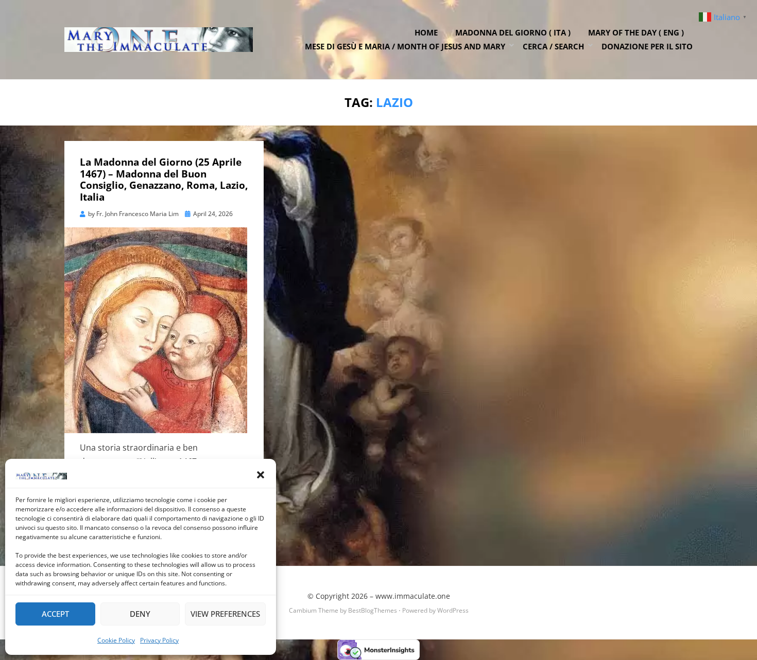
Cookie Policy (116, 640)
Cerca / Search (553, 46)
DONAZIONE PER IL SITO (647, 46)
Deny (140, 614)
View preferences (225, 614)
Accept (55, 614)
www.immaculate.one (412, 596)
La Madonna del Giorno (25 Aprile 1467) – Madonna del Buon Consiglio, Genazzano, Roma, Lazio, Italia (164, 179)
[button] (260, 475)
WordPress (453, 610)
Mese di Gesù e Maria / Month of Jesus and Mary (405, 46)
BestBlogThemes (372, 610)
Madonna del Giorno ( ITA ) (513, 32)
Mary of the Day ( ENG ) (636, 32)
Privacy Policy (159, 640)
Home (426, 32)
